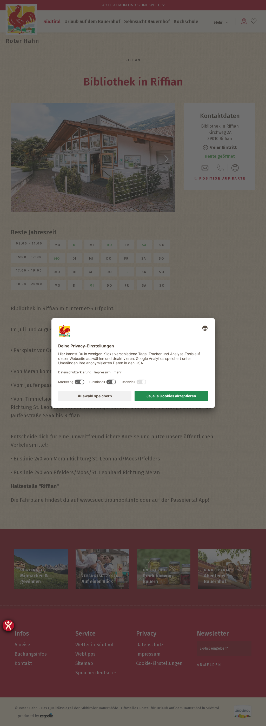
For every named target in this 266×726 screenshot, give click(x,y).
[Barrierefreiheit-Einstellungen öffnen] (8, 625)
